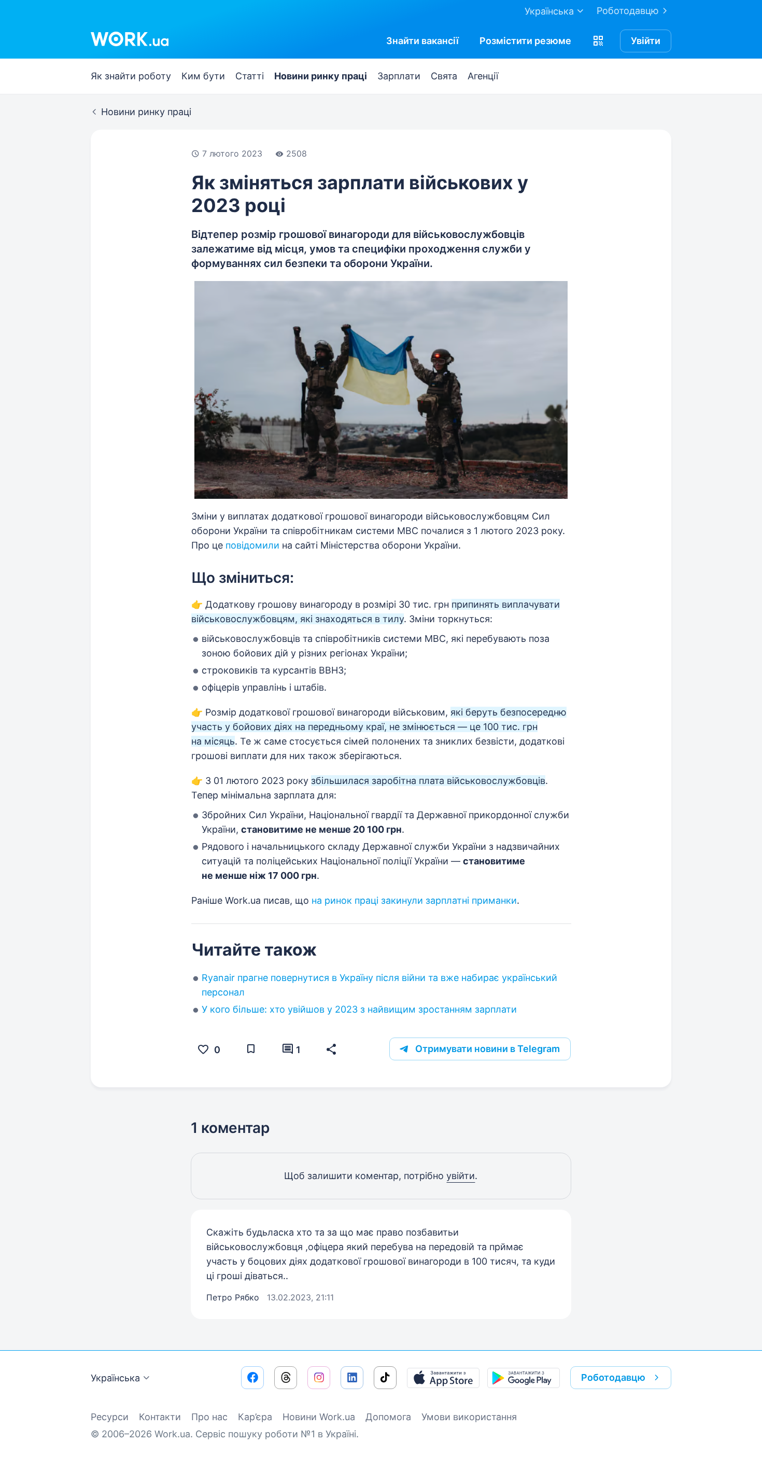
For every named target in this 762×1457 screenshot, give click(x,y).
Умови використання (469, 1416)
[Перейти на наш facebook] (252, 1377)
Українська (115, 1377)
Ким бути (203, 76)
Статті (249, 76)
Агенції (483, 76)
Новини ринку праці (320, 76)
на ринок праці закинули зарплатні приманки (414, 900)
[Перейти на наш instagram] (318, 1377)
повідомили (252, 545)
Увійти (645, 40)
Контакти (160, 1416)
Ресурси (110, 1416)
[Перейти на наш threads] (285, 1377)
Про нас (209, 1416)
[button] (598, 41)
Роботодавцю (628, 10)
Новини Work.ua (319, 1416)
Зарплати (398, 76)
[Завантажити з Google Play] (523, 1377)
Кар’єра (255, 1416)
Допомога (388, 1416)
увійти (460, 1175)
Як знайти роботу (131, 76)
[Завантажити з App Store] (443, 1377)
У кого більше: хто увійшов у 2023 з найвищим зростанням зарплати (359, 1009)
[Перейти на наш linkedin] (352, 1377)
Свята (444, 76)
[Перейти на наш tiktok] (385, 1377)
